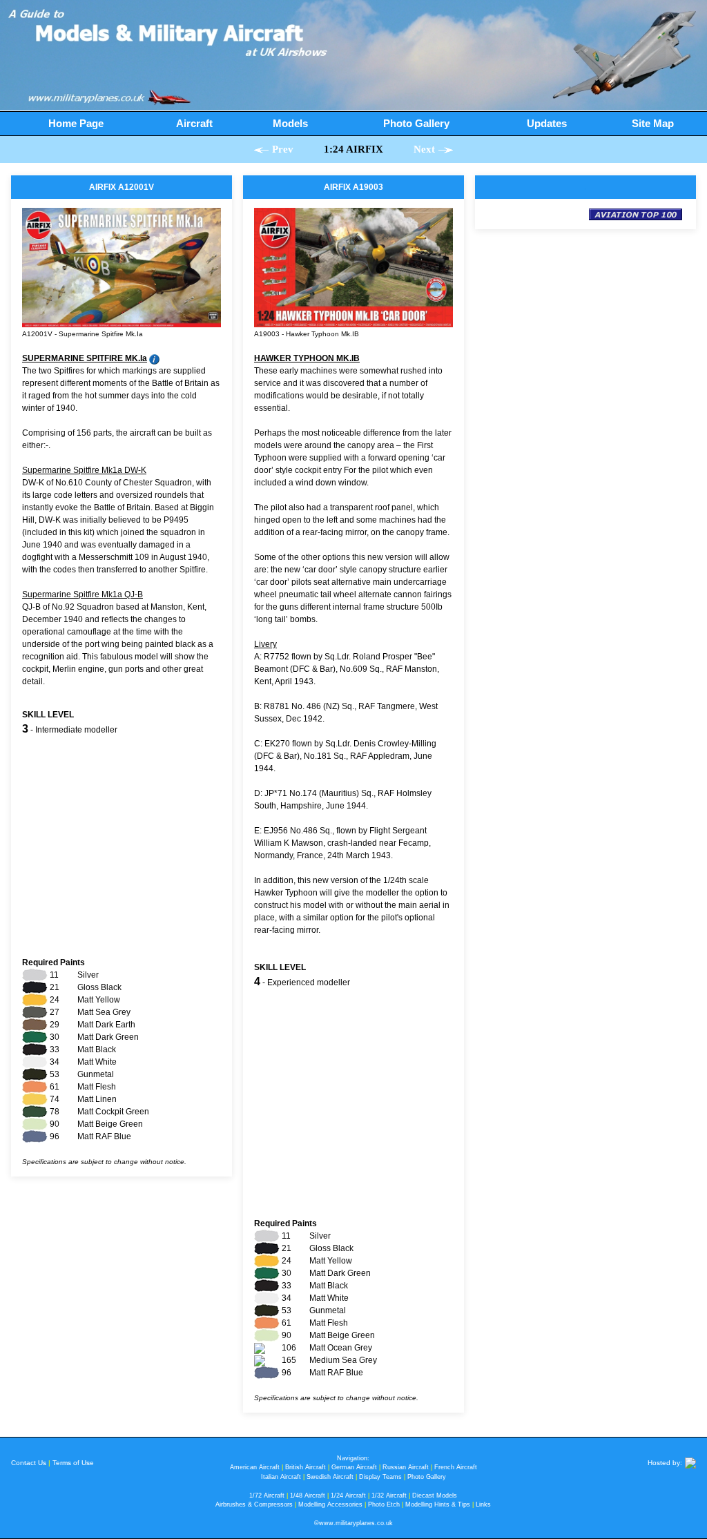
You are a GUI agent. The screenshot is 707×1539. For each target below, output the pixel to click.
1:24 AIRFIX (353, 149)
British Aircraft (305, 1467)
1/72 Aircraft (266, 1495)
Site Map (653, 123)
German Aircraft (354, 1467)
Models (290, 123)
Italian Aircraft (281, 1476)
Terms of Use (73, 1463)
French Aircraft (455, 1467)
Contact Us (28, 1463)
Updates (547, 123)
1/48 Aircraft (307, 1495)
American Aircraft (255, 1467)
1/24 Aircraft (348, 1495)
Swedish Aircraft (330, 1476)
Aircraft (194, 123)
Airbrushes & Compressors (254, 1504)
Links (483, 1504)
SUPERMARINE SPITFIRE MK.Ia (84, 358)
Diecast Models (434, 1495)
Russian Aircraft (405, 1467)
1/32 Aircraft (389, 1495)
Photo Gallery (416, 123)
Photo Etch (384, 1504)
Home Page (76, 123)
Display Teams (380, 1476)
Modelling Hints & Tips (437, 1504)
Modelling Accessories (330, 1504)
